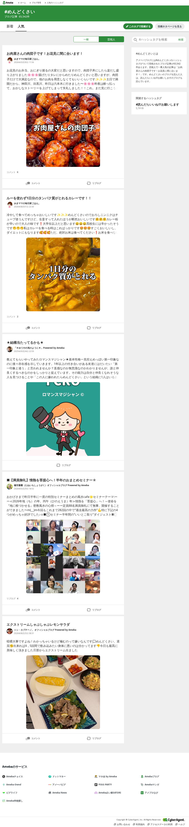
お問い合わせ (123, 824)
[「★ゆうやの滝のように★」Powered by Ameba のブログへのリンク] (10, 349)
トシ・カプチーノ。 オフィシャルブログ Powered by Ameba (45, 629)
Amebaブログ (152, 776)
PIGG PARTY (105, 784)
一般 (86, 39)
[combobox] (158, 39)
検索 (180, 39)
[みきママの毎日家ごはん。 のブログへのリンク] (10, 60)
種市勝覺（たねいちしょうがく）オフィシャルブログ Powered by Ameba (51, 485)
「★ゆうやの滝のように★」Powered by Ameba (39, 347)
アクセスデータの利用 (161, 824)
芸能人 (111, 39)
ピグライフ (11, 792)
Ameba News (59, 792)
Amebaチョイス (14, 776)
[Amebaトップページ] (7, 2)
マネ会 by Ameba (108, 776)
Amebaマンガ (152, 784)
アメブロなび (151, 792)
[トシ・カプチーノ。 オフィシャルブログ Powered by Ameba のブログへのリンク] (10, 631)
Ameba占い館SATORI (110, 792)
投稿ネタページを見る (170, 26)
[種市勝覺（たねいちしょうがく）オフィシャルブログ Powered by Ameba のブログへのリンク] (10, 487)
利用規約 (140, 824)
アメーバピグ (59, 784)
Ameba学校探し (14, 800)
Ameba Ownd (13, 784)
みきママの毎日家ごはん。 (27, 58)
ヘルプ (181, 824)
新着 (10, 26)
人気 (21, 26)
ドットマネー (59, 776)
